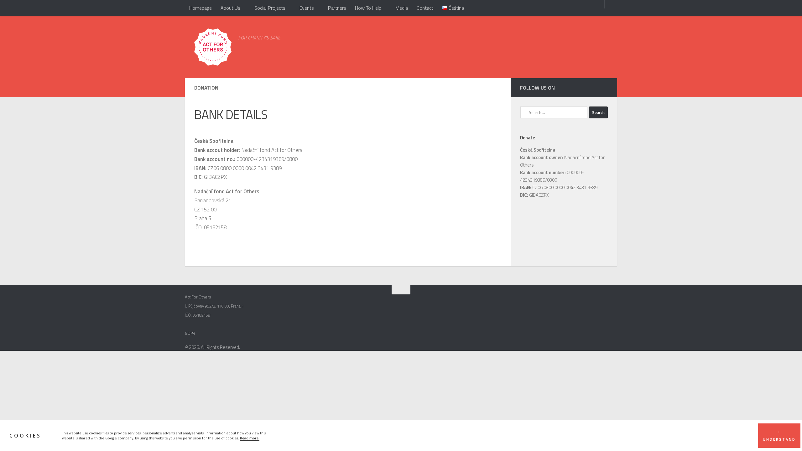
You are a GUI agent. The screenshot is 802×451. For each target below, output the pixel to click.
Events (306, 8)
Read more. (249, 438)
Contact (425, 8)
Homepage (200, 8)
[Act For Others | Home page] (213, 47)
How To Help (368, 8)
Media (401, 8)
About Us (230, 8)
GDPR (190, 333)
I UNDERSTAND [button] (779, 436)
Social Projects (269, 8)
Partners (337, 8)
